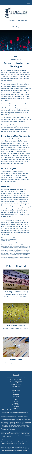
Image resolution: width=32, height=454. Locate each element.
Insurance (16, 398)
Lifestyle (16, 403)
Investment (16, 394)
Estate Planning (16, 396)
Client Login (16, 27)
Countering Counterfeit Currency (16, 292)
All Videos (16, 406)
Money (16, 401)
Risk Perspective (16, 359)
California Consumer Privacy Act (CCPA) (14, 433)
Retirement (16, 393)
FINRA (19, 443)
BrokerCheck (4, 413)
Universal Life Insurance (16, 325)
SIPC (23, 443)
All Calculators (16, 408)
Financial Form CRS (7, 409)
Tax (16, 399)
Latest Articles (16, 405)
